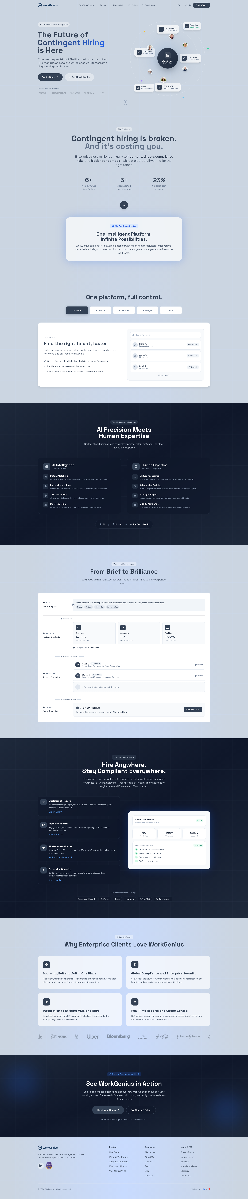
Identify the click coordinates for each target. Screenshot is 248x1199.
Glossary (185, 1170)
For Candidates (148, 5)
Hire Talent (114, 1152)
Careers (149, 1161)
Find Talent (133, 5)
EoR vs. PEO (145, 899)
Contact (149, 1175)
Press (147, 1166)
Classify (100, 310)
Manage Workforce (118, 1157)
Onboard (124, 310)
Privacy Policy (187, 1152)
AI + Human (150, 1152)
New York (130, 899)
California (105, 899)
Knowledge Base (189, 1166)
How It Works (118, 5)
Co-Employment (163, 899)
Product (103, 5)
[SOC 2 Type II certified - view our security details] (49, 1166)
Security (185, 1161)
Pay (171, 310)
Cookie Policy (187, 1157)
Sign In (188, 5)
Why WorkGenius (86, 5)
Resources (186, 1175)
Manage (147, 310)
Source (77, 310)
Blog (147, 1170)
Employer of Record (86, 899)
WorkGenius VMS (117, 1170)
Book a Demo (201, 5)
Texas (117, 899)
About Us (149, 1157)
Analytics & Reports (118, 1161)
